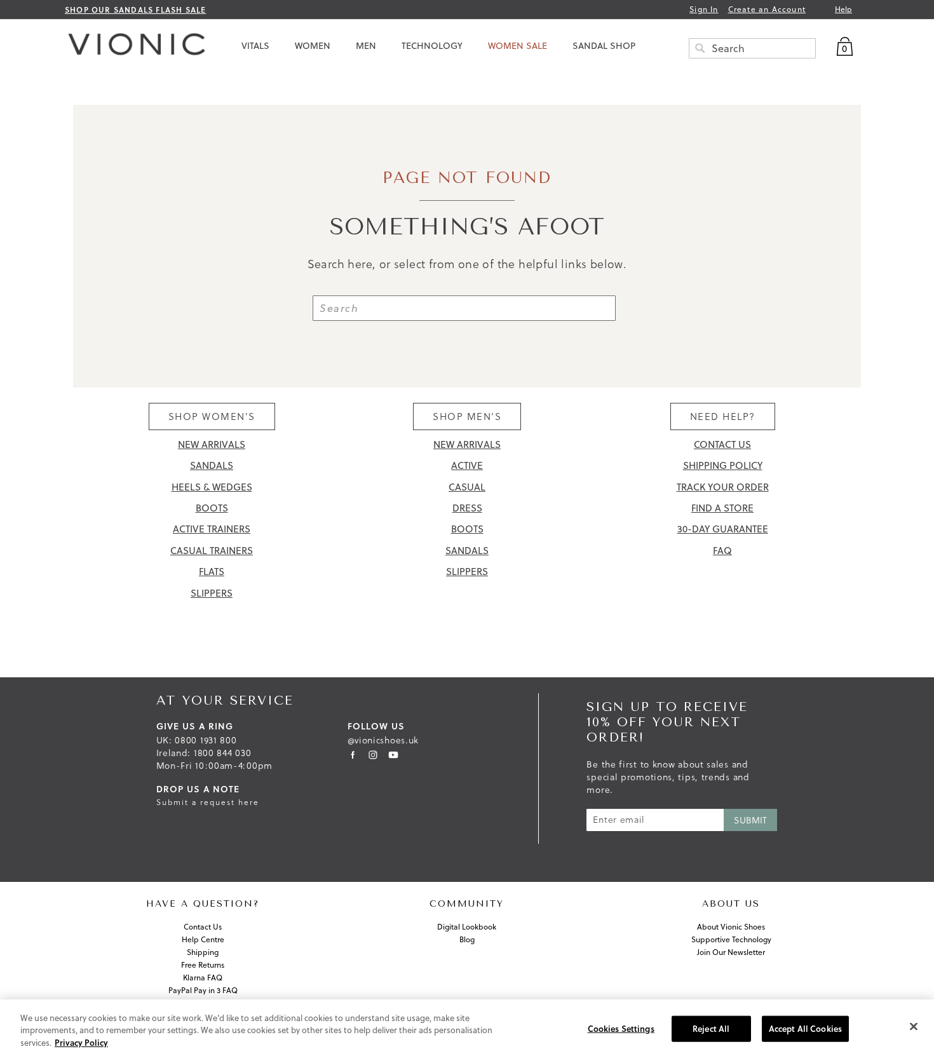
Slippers (212, 593)
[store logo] (133, 48)
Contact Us (722, 444)
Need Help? (722, 416)
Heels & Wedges (212, 487)
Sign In (703, 9)
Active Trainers (211, 529)
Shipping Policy (722, 465)
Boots (212, 508)
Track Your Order (723, 487)
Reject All (711, 1028)
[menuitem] (255, 45)
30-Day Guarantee (722, 529)
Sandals (211, 465)
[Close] (914, 1026)
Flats (211, 571)
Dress (467, 508)
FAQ (722, 550)
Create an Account (767, 9)
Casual (467, 487)
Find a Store (722, 508)
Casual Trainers (211, 550)
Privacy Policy (81, 1042)
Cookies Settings (621, 1028)
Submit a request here (207, 802)
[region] (467, 1027)
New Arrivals (211, 444)
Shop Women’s (211, 416)
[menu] (540, 45)
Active (467, 465)
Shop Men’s (467, 416)
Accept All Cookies (805, 1028)
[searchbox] (752, 48)
